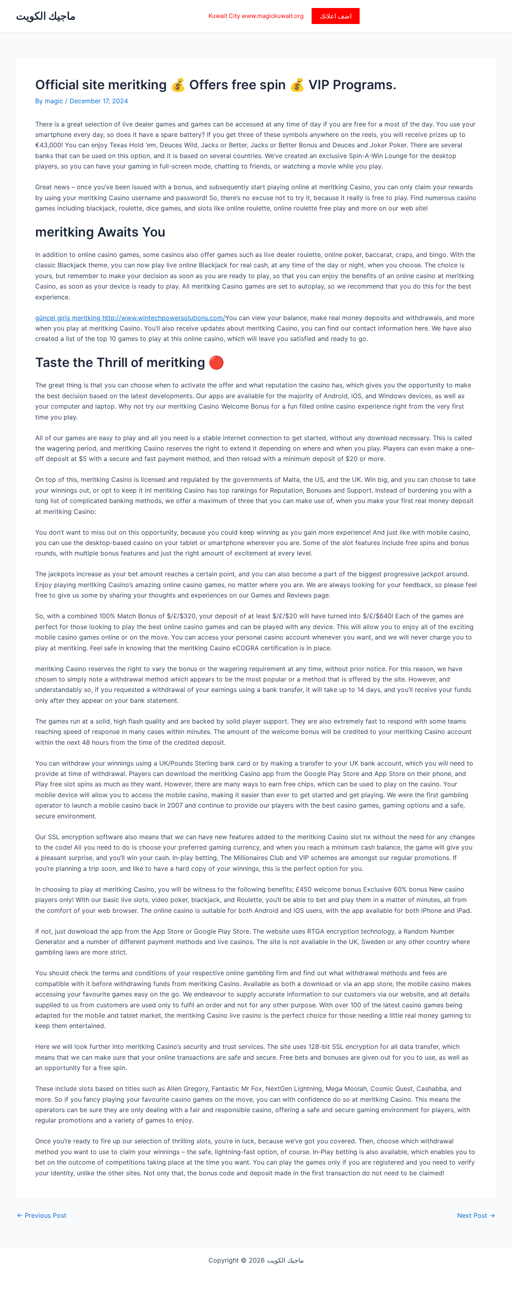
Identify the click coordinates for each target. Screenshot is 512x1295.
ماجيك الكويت (46, 16)
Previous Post (41, 1215)
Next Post (476, 1215)
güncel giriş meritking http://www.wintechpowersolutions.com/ (130, 318)
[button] (336, 16)
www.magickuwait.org (273, 16)
